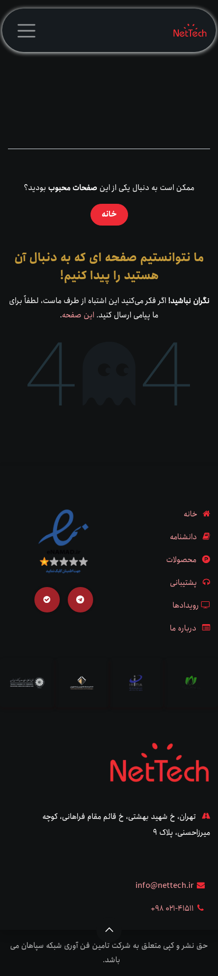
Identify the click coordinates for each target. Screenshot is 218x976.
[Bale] (47, 599)
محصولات (181, 560)
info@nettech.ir (164, 885)
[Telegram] (80, 599)
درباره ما (183, 628)
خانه (109, 214)
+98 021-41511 (172, 908)
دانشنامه (183, 537)
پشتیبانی (183, 582)
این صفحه (78, 315)
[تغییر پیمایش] (26, 30)
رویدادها (185, 605)
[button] (109, 930)
